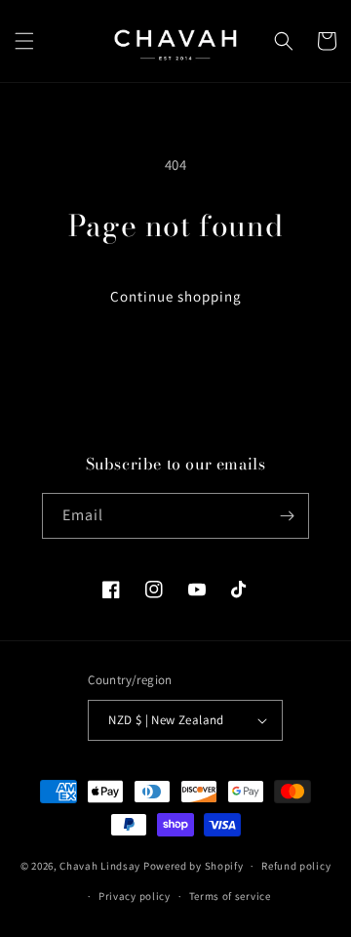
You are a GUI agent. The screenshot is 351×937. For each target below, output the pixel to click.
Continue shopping (176, 296)
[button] (24, 41)
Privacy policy (134, 896)
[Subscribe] (286, 516)
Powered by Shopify (193, 866)
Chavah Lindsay (99, 866)
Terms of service (230, 896)
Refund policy (296, 866)
